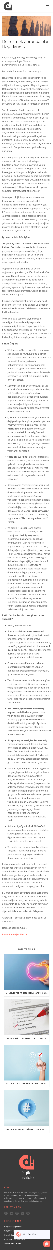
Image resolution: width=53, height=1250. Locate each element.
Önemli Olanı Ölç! (11, 1235)
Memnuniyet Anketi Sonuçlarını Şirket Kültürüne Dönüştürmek (27, 993)
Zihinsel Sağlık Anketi (12, 1243)
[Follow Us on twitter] (22, 1213)
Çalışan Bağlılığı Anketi (13, 1226)
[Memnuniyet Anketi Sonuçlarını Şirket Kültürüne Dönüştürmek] (26, 972)
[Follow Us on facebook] (6, 1213)
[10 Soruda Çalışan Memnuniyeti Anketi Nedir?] (26, 1062)
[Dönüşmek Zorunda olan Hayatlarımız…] (26, 26)
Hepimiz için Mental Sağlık (14, 1239)
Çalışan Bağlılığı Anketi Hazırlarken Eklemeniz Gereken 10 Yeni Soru (27, 1038)
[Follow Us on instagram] (17, 1213)
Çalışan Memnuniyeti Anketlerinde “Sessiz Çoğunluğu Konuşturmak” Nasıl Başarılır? (27, 1129)
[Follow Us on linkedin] (11, 1213)
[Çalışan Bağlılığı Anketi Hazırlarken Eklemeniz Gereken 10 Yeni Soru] (26, 1017)
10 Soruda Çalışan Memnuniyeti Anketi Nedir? (27, 1084)
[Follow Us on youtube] (28, 1213)
